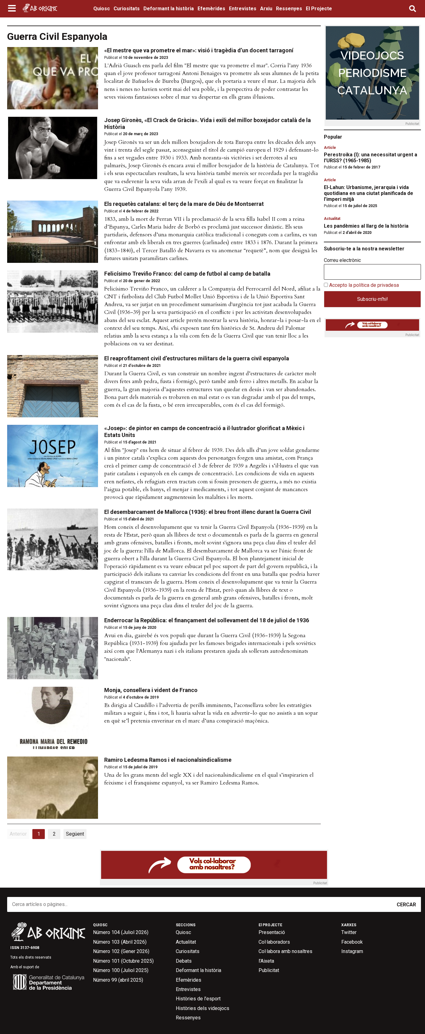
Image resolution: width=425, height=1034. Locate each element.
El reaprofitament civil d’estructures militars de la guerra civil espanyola (196, 358)
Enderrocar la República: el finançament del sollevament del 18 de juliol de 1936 (206, 620)
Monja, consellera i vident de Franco (151, 690)
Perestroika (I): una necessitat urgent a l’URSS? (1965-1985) (370, 158)
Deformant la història (168, 9)
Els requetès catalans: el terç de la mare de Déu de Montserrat (184, 204)
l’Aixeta (266, 961)
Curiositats (127, 9)
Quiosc (101, 9)
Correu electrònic (342, 260)
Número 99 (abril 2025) (118, 980)
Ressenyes (289, 9)
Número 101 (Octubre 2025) (123, 961)
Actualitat (332, 218)
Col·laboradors (274, 942)
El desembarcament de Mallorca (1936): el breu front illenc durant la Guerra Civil (207, 512)
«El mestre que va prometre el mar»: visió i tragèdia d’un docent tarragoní (198, 50)
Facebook (352, 942)
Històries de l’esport (198, 999)
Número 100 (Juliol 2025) (120, 970)
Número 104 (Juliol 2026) (120, 932)
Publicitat (269, 970)
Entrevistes (242, 9)
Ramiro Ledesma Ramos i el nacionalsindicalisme (167, 760)
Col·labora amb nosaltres (285, 951)
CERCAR (406, 905)
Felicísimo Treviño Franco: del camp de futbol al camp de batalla (187, 273)
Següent (75, 834)
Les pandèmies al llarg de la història (366, 226)
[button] (12, 8)
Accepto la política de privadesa (364, 285)
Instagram (352, 951)
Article (330, 147)
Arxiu (266, 9)
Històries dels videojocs (202, 1008)
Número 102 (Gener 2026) (121, 951)
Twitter (349, 932)
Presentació (272, 932)
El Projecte (319, 9)
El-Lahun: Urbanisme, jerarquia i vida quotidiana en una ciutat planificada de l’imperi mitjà (368, 193)
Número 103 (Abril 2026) (120, 942)
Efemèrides (211, 9)
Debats (184, 961)
